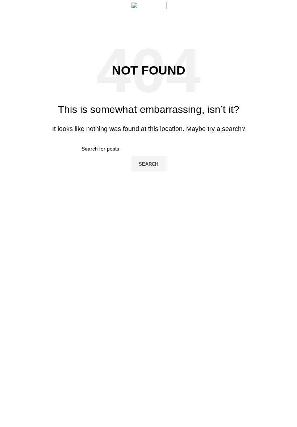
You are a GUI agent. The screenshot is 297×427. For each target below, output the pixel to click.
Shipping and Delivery (128, 279)
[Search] (291, 15)
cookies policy (119, 254)
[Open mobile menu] (8, 15)
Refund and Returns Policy (133, 291)
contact (111, 316)
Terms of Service (122, 266)
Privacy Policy (119, 303)
